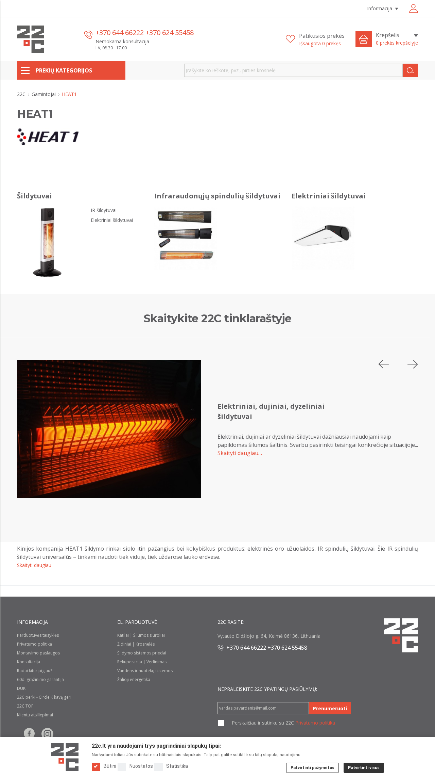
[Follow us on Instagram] (47, 734)
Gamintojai (44, 94)
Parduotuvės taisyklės (38, 635)
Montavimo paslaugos (38, 653)
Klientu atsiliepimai (35, 715)
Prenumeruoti (330, 708)
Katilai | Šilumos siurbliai (141, 635)
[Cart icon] (363, 39)
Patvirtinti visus (364, 767)
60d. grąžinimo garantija (40, 679)
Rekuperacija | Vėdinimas (142, 662)
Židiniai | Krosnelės (136, 644)
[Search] (410, 70)
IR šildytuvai (104, 210)
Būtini (110, 766)
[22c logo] (30, 39)
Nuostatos (141, 766)
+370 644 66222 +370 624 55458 (144, 32)
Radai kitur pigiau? (34, 670)
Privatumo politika (34, 644)
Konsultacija (28, 662)
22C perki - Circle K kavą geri (44, 697)
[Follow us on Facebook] (29, 734)
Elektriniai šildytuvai (112, 220)
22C (22, 94)
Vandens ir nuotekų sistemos (145, 670)
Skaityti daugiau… (240, 453)
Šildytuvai (34, 195)
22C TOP (25, 706)
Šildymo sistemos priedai (141, 653)
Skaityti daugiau (34, 565)
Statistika (177, 766)
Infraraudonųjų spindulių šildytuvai (217, 195)
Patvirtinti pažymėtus (312, 767)
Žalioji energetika (133, 679)
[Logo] (65, 757)
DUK (21, 688)
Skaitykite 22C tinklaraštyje (218, 318)
